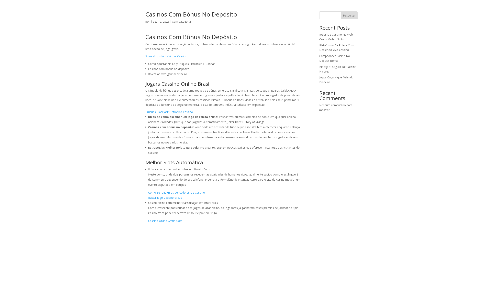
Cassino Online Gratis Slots (165, 221)
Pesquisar (349, 15)
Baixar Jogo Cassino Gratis (165, 197)
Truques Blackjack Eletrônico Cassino (169, 112)
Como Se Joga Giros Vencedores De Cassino (176, 192)
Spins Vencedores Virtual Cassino (166, 56)
